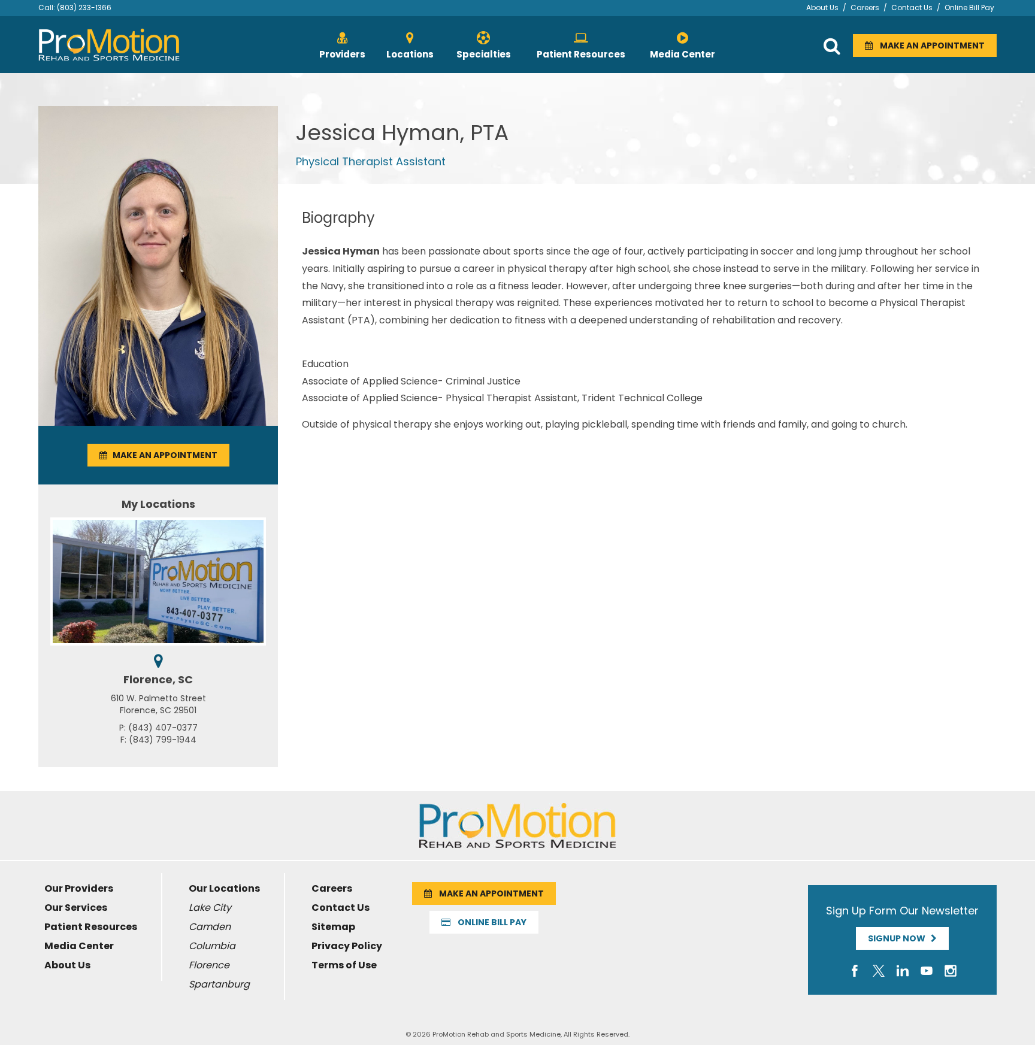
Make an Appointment (162, 455)
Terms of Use (344, 965)
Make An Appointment (929, 46)
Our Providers (78, 888)
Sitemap (333, 927)
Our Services (75, 907)
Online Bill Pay (969, 7)
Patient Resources (90, 927)
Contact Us (912, 7)
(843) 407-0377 (163, 728)
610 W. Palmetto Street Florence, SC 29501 (158, 704)
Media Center (79, 946)
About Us (822, 7)
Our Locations (224, 888)
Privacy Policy (346, 946)
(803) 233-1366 (84, 7)
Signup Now (899, 938)
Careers (865, 7)
